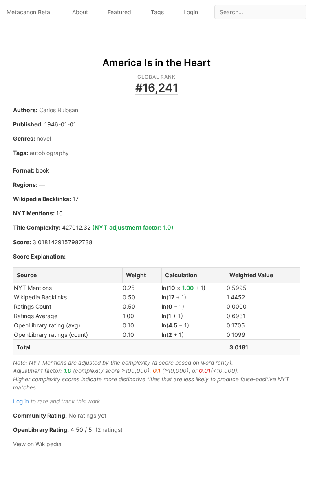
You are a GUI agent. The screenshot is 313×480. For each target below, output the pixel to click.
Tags (157, 12)
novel (44, 138)
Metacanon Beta (28, 12)
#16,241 (156, 88)
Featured (119, 12)
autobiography (49, 152)
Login (190, 12)
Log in (21, 401)
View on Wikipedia (37, 443)
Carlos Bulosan (58, 109)
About (80, 12)
